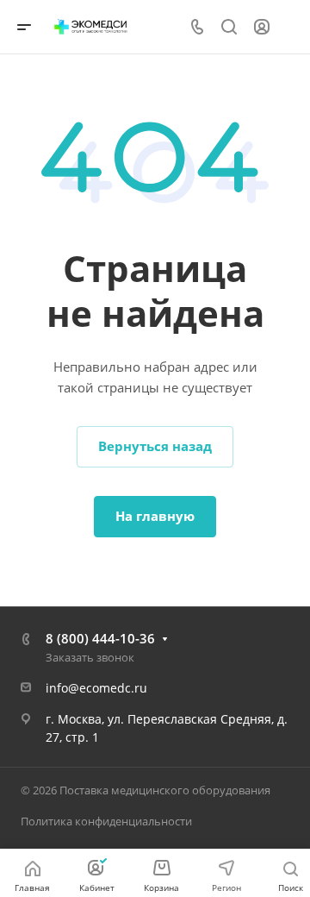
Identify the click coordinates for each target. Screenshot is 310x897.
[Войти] (262, 27)
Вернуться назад (155, 446)
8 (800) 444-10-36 (100, 638)
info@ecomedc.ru (96, 688)
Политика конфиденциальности (106, 821)
